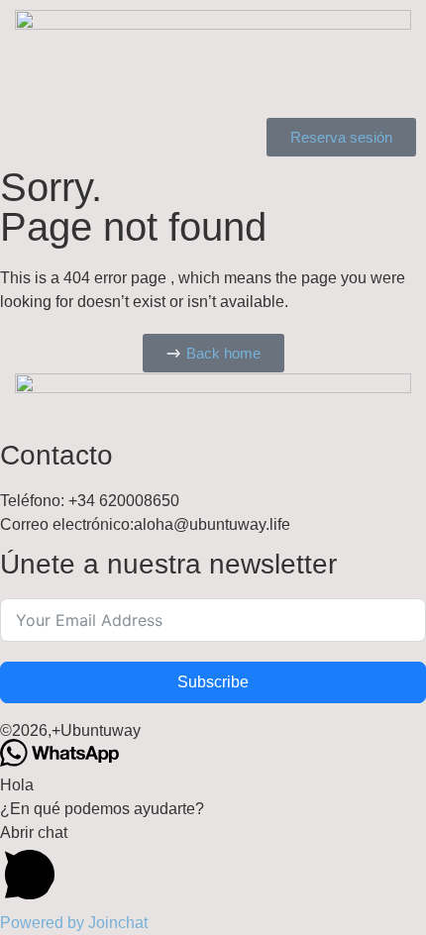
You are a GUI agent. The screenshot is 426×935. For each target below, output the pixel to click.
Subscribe (213, 682)
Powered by (74, 922)
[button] (213, 866)
